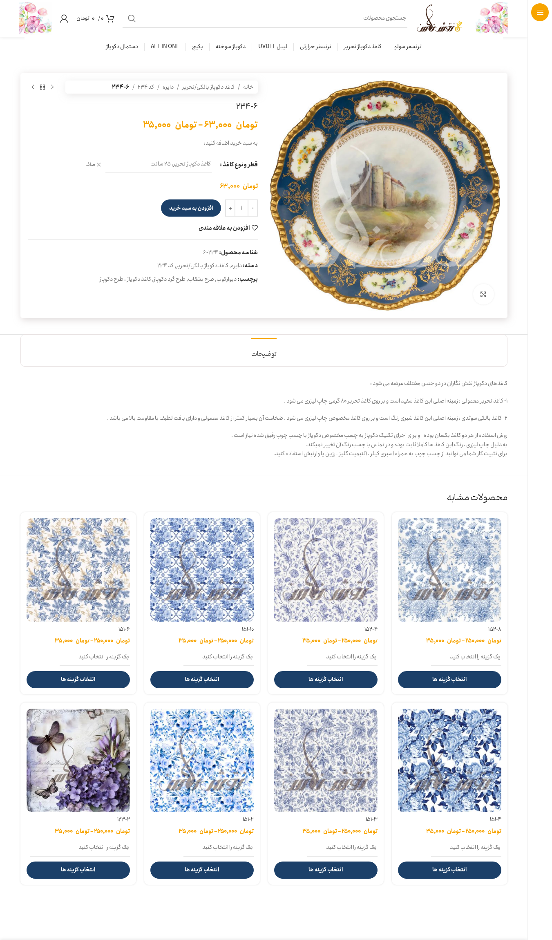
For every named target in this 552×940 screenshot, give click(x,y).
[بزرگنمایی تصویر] (483, 294)
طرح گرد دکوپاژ (169, 279)
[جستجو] (132, 18)
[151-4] (449, 760)
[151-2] (202, 760)
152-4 (371, 629)
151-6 (124, 629)
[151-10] (202, 570)
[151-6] (78, 570)
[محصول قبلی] (52, 87)
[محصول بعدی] (33, 87)
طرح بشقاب (201, 279)
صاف (90, 164)
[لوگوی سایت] (492, 17)
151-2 (248, 819)
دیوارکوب (227, 279)
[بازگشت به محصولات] (42, 87)
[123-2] (78, 760)
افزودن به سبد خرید (191, 208)
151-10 (248, 629)
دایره (168, 87)
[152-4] (326, 570)
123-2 (123, 819)
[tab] (264, 350)
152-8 (494, 629)
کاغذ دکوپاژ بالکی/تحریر (208, 87)
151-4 (495, 819)
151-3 (372, 819)
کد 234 (146, 87)
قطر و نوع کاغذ (240, 164)
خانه (248, 87)
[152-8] (449, 570)
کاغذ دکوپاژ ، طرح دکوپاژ (125, 279)
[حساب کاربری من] (64, 18)
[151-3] (326, 760)
